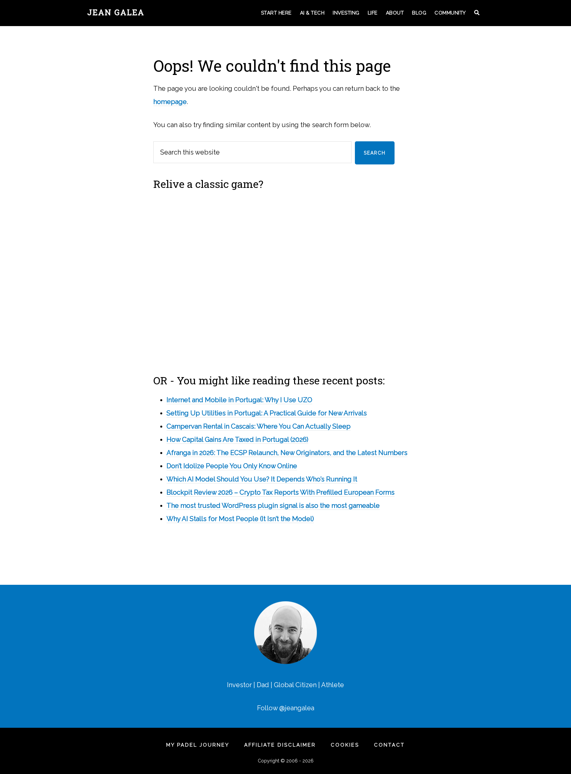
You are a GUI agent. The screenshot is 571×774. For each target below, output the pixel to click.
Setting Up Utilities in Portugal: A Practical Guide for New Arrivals (267, 413)
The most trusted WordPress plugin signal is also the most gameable (273, 506)
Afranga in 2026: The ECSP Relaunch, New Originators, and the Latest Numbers (287, 453)
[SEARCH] (477, 13)
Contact (389, 745)
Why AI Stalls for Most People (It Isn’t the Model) (240, 519)
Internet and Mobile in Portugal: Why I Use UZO (239, 400)
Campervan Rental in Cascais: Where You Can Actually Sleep (259, 426)
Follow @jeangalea (285, 708)
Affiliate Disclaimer (280, 745)
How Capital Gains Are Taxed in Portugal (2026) (237, 439)
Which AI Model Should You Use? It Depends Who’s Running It (262, 479)
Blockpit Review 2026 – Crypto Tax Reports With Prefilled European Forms (281, 492)
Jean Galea (115, 12)
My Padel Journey (197, 745)
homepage (170, 102)
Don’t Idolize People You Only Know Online (232, 466)
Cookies (345, 745)
